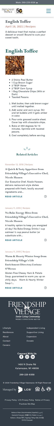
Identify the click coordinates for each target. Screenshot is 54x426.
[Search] (37, 3)
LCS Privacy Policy (26, 400)
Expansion (32, 336)
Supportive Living (35, 332)
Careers (6, 345)
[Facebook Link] (21, 357)
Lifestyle (7, 327)
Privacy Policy (11, 400)
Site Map (31, 403)
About (6, 336)
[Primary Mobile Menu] (46, 11)
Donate (30, 340)
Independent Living (36, 327)
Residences (8, 332)
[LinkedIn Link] (33, 357)
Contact (6, 340)
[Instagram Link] (27, 357)
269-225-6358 (26, 374)
